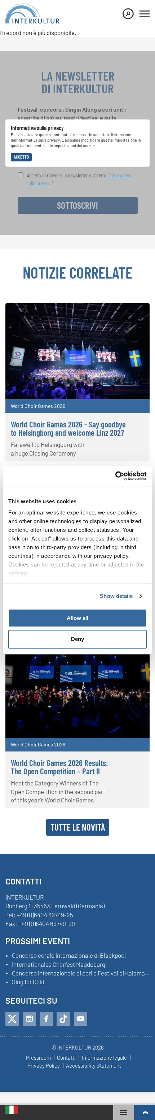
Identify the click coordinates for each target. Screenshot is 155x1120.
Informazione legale (104, 1058)
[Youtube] (80, 1019)
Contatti (66, 1058)
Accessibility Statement (93, 1066)
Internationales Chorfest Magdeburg (58, 964)
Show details (116, 596)
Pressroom (38, 1058)
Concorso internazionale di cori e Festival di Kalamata (81, 973)
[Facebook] (46, 1019)
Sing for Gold (28, 982)
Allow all (77, 618)
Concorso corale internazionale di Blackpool (69, 955)
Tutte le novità (77, 827)
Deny (77, 639)
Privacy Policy (43, 1066)
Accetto (21, 157)
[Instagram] (29, 1019)
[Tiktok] (63, 1019)
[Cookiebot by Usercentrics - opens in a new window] (115, 476)
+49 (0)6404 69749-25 (45, 914)
